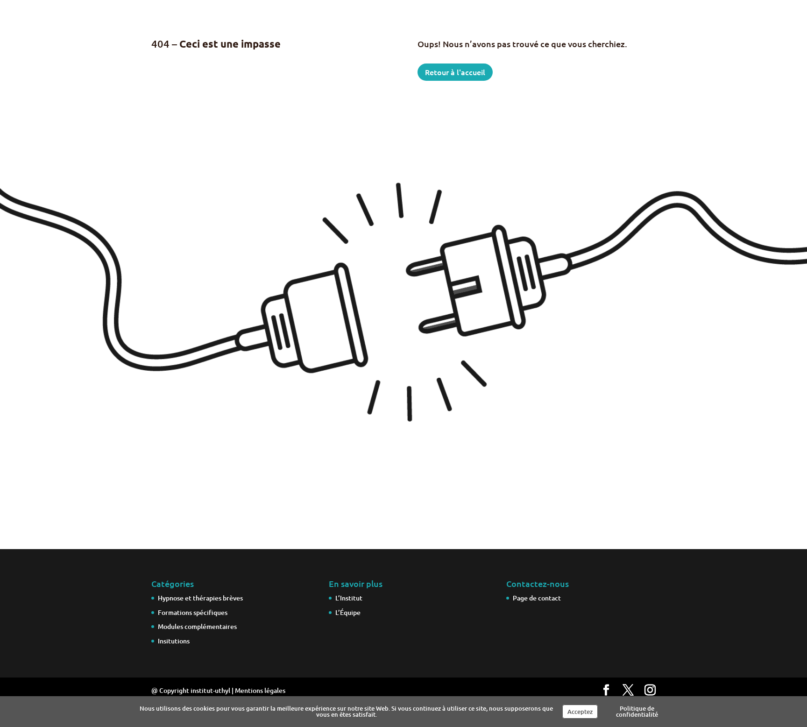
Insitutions (174, 640)
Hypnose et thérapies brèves (200, 597)
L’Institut (348, 597)
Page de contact (537, 597)
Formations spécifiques (192, 612)
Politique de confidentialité (637, 711)
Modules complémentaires (197, 626)
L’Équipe (348, 612)
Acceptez (580, 711)
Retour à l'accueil (455, 72)
